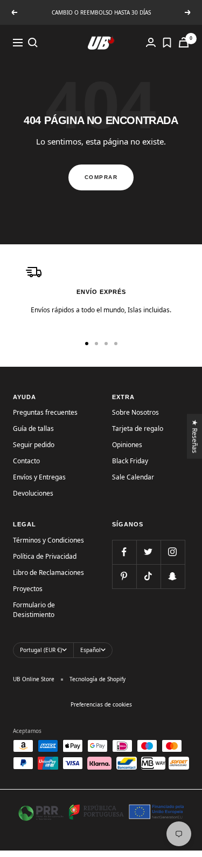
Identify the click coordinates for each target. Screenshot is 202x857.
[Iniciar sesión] (151, 42)
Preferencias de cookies (101, 704)
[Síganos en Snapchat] (173, 576)
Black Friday (130, 460)
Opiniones (127, 444)
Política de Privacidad (44, 556)
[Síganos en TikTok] (148, 576)
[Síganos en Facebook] (124, 552)
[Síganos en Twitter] (148, 552)
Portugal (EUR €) (41, 650)
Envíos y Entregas (39, 477)
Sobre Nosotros (135, 412)
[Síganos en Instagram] (173, 552)
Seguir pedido (33, 444)
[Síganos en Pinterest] (124, 576)
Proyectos (28, 588)
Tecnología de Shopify (97, 679)
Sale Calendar (133, 477)
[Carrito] (183, 42)
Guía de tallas (33, 428)
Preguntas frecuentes (45, 412)
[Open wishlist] (167, 43)
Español (90, 650)
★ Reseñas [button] (195, 436)
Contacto (26, 460)
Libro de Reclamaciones (48, 572)
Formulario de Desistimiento (34, 609)
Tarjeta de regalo (137, 428)
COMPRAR (101, 177)
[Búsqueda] (33, 42)
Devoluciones (33, 493)
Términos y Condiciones (48, 540)
